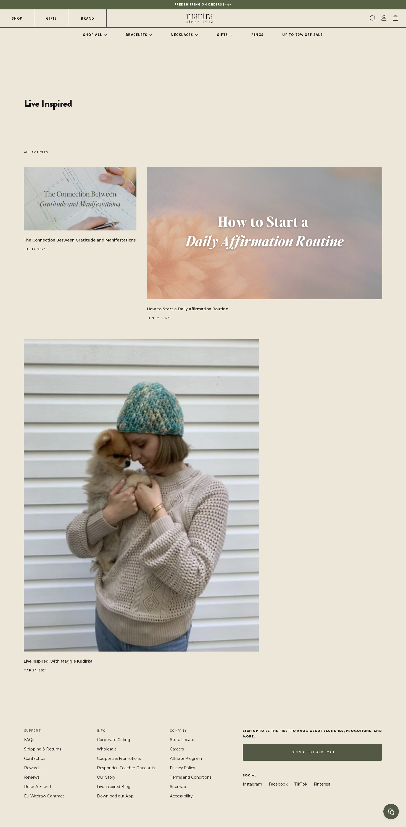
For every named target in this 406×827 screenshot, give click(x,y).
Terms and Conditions (190, 777)
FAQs (29, 739)
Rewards (32, 767)
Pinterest (322, 784)
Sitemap (178, 786)
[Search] (372, 18)
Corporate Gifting (113, 739)
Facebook (278, 784)
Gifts (51, 18)
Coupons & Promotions (119, 758)
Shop (17, 18)
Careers (177, 749)
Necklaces (182, 34)
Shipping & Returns (42, 749)
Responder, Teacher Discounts (126, 767)
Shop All (92, 34)
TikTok (300, 784)
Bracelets (136, 34)
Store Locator (183, 739)
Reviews (31, 777)
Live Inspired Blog (113, 786)
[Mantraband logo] (200, 18)
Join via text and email (312, 752)
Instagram (252, 784)
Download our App (115, 796)
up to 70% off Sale (302, 34)
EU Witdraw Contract (44, 796)
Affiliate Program (186, 758)
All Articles (36, 152)
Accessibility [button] (181, 796)
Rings (257, 34)
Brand (87, 18)
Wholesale (107, 749)
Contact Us (34, 758)
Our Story (106, 777)
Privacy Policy (182, 767)
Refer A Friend (37, 786)
